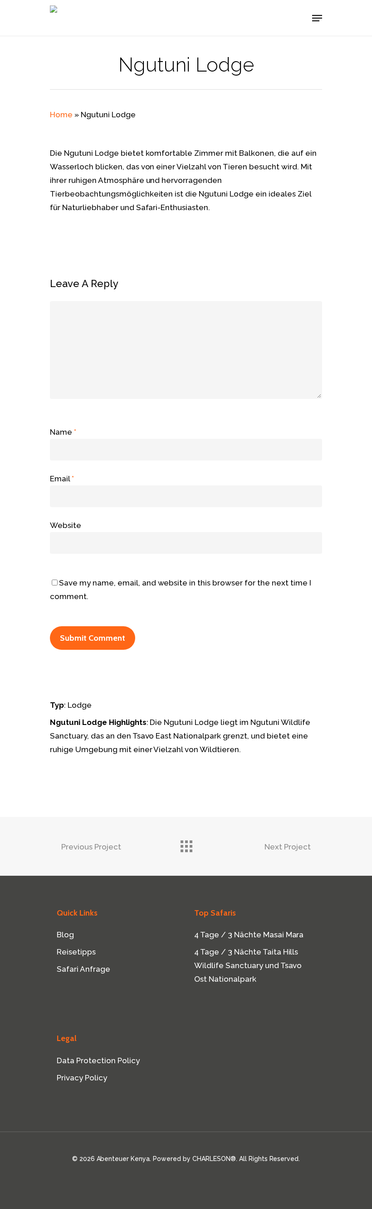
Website (65, 525)
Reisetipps (76, 951)
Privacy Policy (82, 1077)
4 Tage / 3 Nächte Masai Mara (248, 934)
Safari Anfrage (83, 969)
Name (63, 432)
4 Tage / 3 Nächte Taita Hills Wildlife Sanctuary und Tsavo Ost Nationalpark (248, 965)
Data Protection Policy (98, 1060)
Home (61, 114)
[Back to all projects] (186, 844)
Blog (65, 934)
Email (62, 478)
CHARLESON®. (214, 1158)
